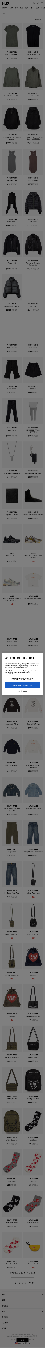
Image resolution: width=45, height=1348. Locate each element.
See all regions (22, 691)
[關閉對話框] (40, 656)
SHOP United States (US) (22, 685)
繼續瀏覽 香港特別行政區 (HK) (23, 678)
